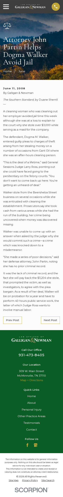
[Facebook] (27, 445)
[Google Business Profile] (35, 445)
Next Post (50, 320)
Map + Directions (31, 380)
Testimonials (31, 422)
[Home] (30, 6)
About (31, 402)
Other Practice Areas (31, 416)
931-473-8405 (31, 355)
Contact (31, 429)
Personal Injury (31, 409)
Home (31, 396)
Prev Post (12, 320)
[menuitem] (14, 480)
